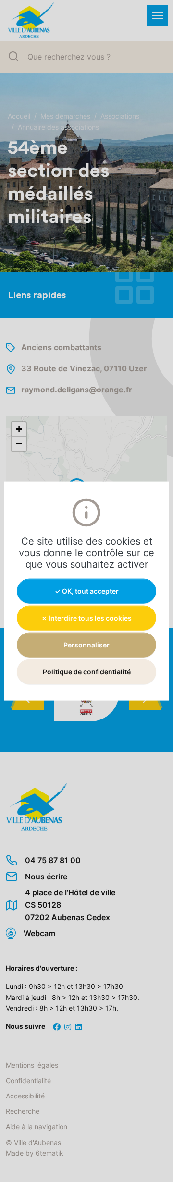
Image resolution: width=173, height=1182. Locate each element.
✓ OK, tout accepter (87, 590)
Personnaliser (86, 645)
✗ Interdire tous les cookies (86, 617)
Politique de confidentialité (87, 672)
